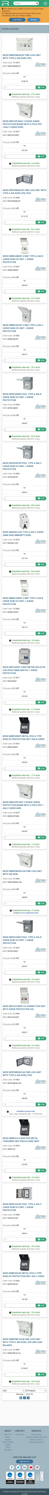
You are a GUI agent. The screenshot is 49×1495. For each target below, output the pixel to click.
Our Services (36, 1434)
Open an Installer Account (36, 1437)
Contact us (18, 913)
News (8, 1437)
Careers (8, 1440)
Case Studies (8, 1442)
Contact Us (19, 1434)
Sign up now (24, 1461)
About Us (8, 1434)
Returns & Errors (36, 1440)
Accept (33, 20)
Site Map (8, 1450)
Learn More (17, 20)
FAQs (8, 1447)
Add (42, 87)
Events (8, 1445)
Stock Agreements (36, 1442)
